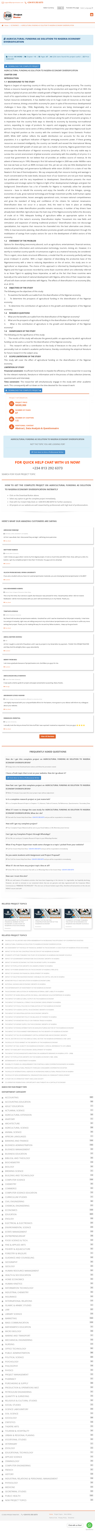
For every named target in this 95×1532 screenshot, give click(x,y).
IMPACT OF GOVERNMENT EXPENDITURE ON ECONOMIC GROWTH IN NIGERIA (32, 959)
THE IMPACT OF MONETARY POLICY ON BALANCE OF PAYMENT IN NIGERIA (31, 1017)
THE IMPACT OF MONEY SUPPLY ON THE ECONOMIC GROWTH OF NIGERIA (31, 1024)
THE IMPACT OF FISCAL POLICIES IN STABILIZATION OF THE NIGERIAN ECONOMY (33, 1006)
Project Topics (58, 1514)
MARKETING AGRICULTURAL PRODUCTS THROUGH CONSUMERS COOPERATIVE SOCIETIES (36, 1068)
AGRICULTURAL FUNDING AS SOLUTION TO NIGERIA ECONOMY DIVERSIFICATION (47, 25)
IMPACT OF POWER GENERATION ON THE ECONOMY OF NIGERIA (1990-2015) (31, 970)
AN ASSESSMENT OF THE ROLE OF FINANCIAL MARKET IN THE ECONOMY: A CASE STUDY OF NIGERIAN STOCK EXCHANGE (46, 948)
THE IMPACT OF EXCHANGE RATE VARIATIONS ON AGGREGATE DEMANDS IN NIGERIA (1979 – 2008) (39, 1053)
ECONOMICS (15, 25)
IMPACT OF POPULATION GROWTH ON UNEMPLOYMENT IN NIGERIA (29, 966)
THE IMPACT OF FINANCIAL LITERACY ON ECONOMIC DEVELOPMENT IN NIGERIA (33, 1002)
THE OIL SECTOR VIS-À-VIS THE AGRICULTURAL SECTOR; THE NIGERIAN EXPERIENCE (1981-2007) (38, 1039)
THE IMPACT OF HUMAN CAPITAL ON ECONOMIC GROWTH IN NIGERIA (29, 1010)
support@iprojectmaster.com (13, 2)
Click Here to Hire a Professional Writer (48, 452)
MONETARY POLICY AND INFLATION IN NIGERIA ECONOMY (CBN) (27, 981)
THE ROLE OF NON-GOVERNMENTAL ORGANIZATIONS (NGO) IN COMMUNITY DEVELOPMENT (37, 1075)
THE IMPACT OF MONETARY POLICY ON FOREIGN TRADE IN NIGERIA (28, 1020)
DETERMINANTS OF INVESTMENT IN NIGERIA (20, 1061)
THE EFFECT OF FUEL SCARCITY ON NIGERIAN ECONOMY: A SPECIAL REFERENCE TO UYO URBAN (38, 1046)
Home (6, 25)
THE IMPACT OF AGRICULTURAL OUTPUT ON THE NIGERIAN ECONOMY (29, 999)
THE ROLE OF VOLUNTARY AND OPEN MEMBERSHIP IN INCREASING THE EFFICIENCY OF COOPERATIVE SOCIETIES (44, 940)
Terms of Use (53, 1518)
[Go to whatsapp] (89, 1525)
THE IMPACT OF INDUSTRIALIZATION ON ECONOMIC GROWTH (26, 1013)
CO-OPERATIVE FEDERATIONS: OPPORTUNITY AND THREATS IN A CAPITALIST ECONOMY (35, 1082)
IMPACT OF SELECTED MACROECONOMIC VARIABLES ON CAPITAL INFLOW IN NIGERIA (35, 977)
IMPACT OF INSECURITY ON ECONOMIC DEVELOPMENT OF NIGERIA (28, 1050)
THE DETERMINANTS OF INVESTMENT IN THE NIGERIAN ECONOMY (28, 988)
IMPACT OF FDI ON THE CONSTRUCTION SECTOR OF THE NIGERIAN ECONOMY (32, 951)
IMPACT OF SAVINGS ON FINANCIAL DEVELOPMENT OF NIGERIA (27, 973)
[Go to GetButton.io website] (89, 1529)
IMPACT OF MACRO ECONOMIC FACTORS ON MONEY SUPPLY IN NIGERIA (30, 962)
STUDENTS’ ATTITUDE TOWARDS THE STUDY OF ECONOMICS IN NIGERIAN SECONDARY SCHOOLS (38, 955)
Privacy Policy (62, 1518)
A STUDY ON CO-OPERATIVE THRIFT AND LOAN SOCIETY (24, 1079)
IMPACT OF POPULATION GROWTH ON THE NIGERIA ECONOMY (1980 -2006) (31, 1057)
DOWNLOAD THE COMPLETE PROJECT (23, 66)
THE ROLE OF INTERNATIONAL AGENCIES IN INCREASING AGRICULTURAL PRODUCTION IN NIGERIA (39, 1072)
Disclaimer (71, 1518)
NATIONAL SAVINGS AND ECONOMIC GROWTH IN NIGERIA (25, 984)
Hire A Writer (67, 1514)
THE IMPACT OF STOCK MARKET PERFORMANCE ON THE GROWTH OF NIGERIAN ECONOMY (36, 1031)
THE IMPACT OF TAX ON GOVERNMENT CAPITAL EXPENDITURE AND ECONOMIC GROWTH (36, 1035)
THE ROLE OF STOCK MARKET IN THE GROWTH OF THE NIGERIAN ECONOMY (31, 1042)
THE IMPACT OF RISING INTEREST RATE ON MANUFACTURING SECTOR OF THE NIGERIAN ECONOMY (39, 1028)
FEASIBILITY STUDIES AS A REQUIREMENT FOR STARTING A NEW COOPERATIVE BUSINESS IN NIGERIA (39, 1064)
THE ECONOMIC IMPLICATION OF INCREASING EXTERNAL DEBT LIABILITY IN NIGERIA (34, 991)
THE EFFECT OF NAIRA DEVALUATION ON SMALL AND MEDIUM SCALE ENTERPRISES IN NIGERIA (38, 995)
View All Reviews (47, 736)
